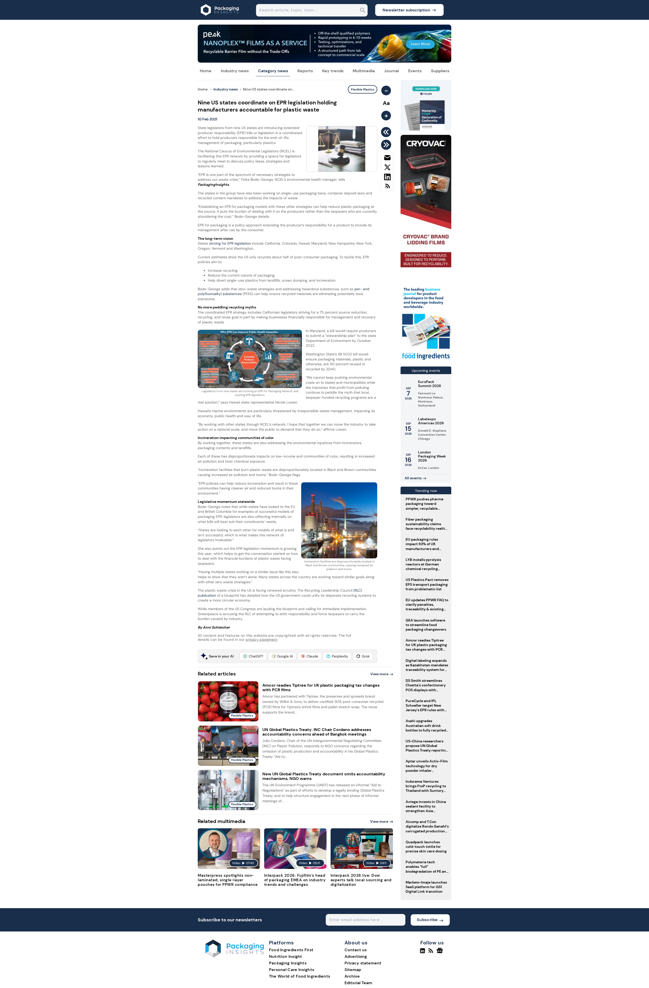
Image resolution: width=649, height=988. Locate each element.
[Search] (362, 10)
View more (379, 674)
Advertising (356, 956)
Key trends (333, 70)
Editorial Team (358, 982)
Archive (352, 976)
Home (205, 70)
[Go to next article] (387, 145)
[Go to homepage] (234, 956)
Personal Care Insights (291, 969)
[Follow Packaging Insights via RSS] (431, 953)
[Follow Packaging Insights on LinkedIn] (422, 953)
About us (356, 942)
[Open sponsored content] (324, 61)
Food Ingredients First (291, 949)
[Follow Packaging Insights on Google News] (440, 953)
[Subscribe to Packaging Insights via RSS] (387, 188)
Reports (305, 70)
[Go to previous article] (387, 132)
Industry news (235, 70)
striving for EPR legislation (230, 243)
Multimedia (364, 70)
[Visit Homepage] (220, 18)
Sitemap (353, 969)
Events (415, 70)
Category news (273, 70)
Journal (391, 70)
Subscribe (427, 919)
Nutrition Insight (285, 956)
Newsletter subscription (406, 10)
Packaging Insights (288, 963)
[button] (253, 656)
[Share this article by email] (387, 158)
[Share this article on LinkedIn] (387, 178)
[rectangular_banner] (426, 360)
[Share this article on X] (387, 168)
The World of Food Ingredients (299, 976)
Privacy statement (363, 963)
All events (413, 478)
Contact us (356, 949)
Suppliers (440, 70)
